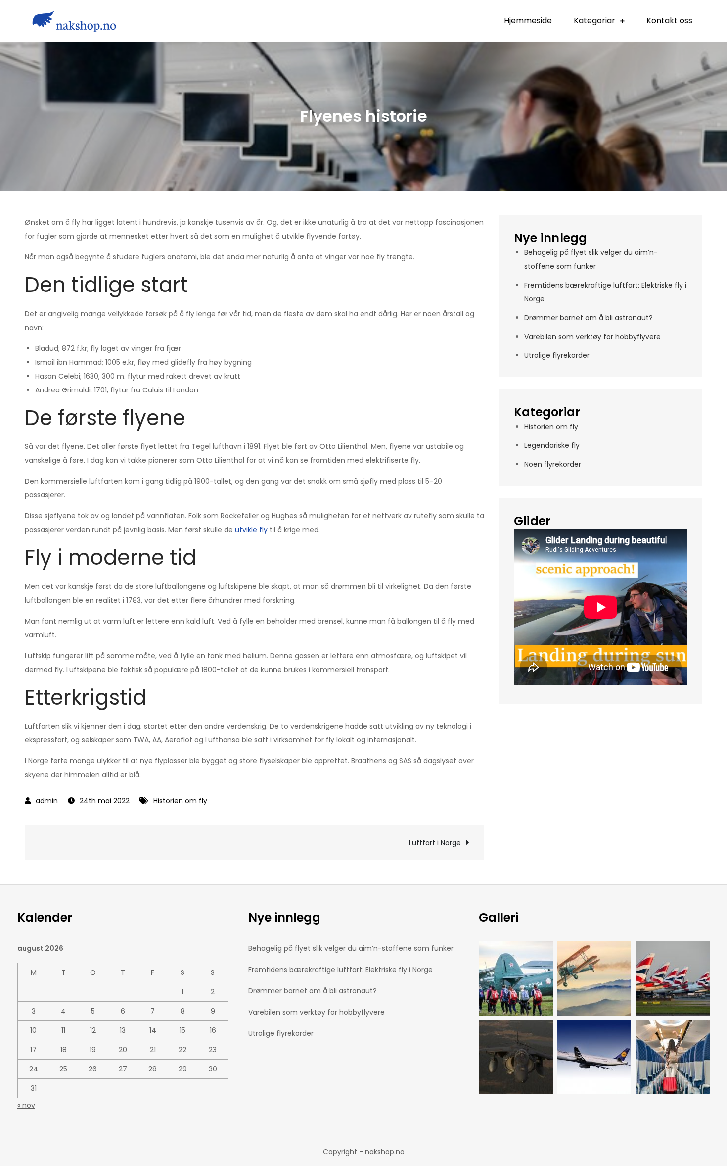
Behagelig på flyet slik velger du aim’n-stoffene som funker (351, 948)
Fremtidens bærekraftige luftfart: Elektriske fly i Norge (340, 969)
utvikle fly (251, 529)
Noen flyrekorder (552, 464)
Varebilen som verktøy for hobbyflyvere (592, 336)
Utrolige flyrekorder (557, 355)
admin (47, 801)
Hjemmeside (528, 20)
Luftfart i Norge (435, 843)
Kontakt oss (669, 20)
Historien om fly (180, 801)
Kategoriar (594, 20)
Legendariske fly (552, 445)
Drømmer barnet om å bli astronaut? (588, 318)
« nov (26, 1105)
